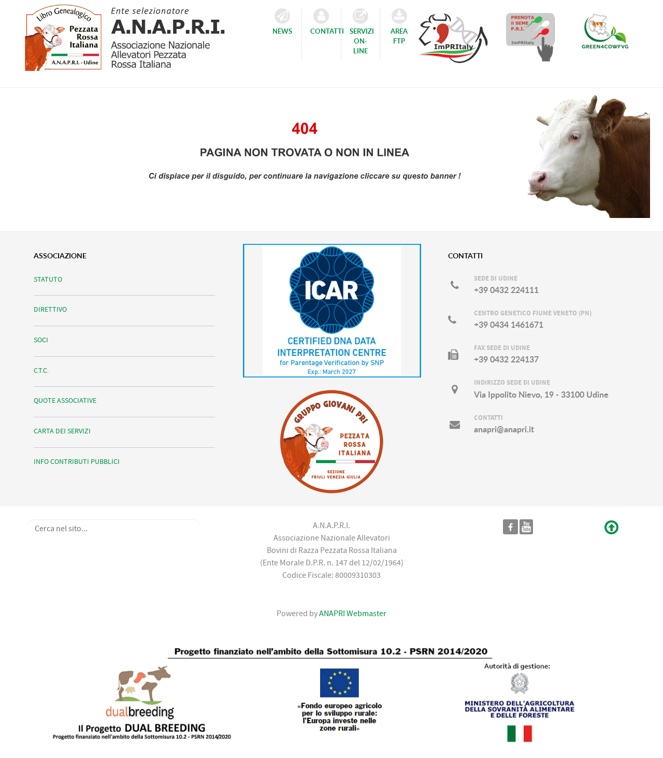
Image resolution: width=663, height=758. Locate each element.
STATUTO (48, 279)
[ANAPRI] (134, 34)
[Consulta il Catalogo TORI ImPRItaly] (453, 33)
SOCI (41, 340)
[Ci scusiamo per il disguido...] (331, 151)
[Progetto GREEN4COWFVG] (605, 36)
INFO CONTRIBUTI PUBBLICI (77, 461)
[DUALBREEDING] (331, 694)
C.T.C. (41, 370)
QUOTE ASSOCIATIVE (65, 400)
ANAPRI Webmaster (352, 613)
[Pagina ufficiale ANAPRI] (510, 526)
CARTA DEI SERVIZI (62, 431)
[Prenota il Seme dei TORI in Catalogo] (530, 36)
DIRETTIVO (50, 309)
